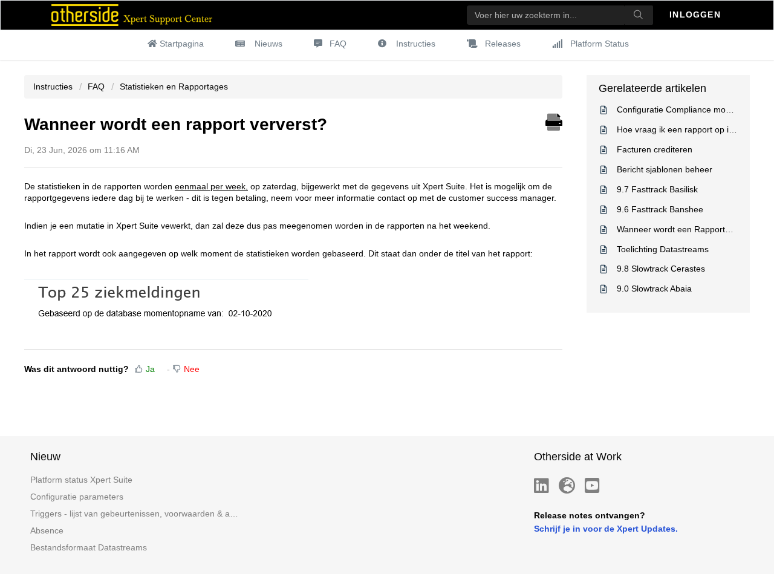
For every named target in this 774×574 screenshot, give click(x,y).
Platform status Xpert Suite (81, 479)
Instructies (416, 43)
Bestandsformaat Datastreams (88, 547)
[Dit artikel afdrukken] (553, 120)
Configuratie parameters (76, 496)
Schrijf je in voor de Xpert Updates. (606, 528)
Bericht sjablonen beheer (664, 169)
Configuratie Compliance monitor (680, 109)
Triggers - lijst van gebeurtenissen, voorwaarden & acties (135, 513)
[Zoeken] (638, 15)
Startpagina (181, 43)
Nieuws (268, 43)
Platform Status (599, 43)
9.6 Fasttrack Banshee (660, 209)
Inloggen (696, 14)
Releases (503, 43)
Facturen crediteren (654, 149)
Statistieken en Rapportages (174, 86)
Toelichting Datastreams (663, 249)
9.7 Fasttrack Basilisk (657, 189)
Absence (46, 530)
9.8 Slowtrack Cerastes (661, 268)
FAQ (338, 43)
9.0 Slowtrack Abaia (654, 288)
